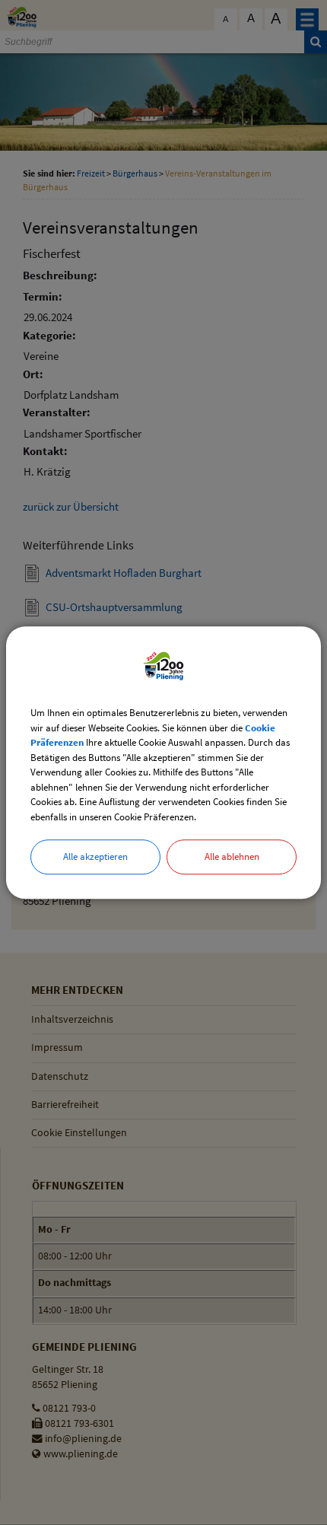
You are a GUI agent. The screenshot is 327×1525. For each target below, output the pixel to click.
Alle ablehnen (232, 856)
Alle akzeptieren (95, 856)
